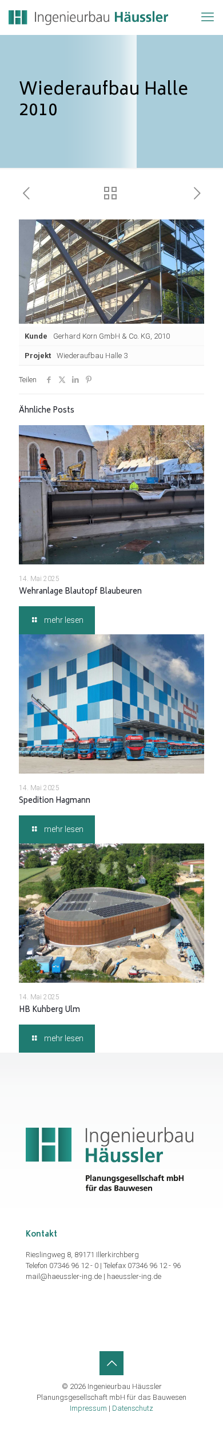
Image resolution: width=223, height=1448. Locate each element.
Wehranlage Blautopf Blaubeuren (80, 592)
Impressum (88, 1408)
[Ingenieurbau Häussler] (88, 17)
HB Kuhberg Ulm (49, 1010)
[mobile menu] (207, 17)
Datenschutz (132, 1408)
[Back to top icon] (111, 1363)
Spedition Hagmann (54, 801)
